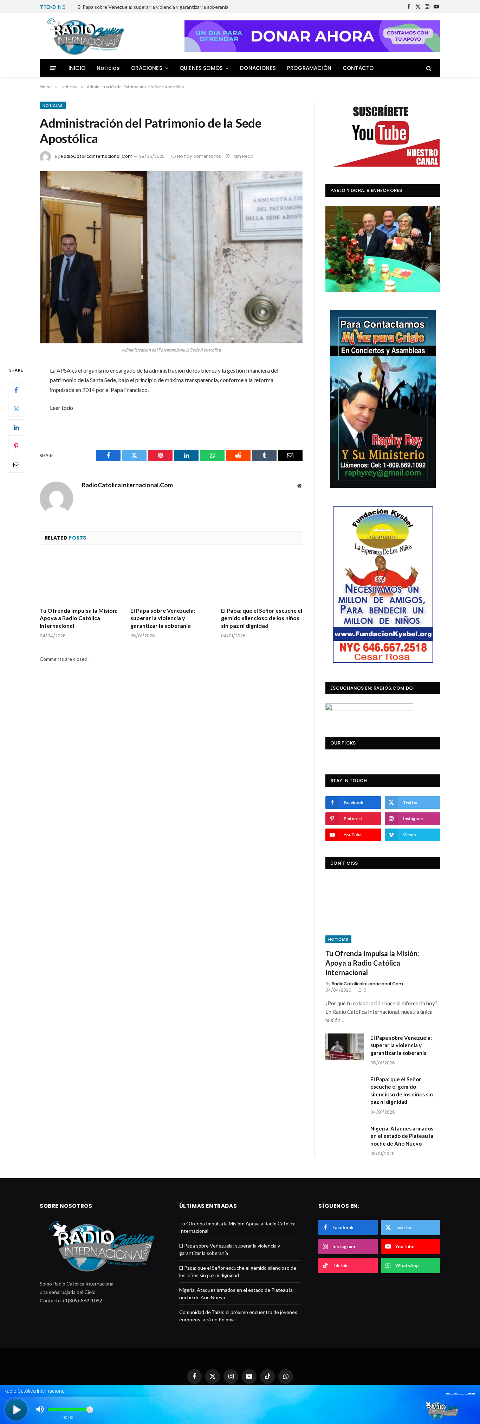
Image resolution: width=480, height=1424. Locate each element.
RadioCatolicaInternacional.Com (96, 156)
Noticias (108, 68)
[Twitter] (16, 409)
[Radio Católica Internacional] (84, 36)
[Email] (16, 465)
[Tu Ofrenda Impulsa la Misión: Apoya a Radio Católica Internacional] (80, 578)
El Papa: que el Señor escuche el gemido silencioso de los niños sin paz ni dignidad (261, 618)
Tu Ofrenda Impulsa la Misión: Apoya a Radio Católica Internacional (78, 618)
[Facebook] (16, 390)
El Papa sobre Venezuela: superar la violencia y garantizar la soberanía (153, 7)
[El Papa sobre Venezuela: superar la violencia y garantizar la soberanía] (171, 578)
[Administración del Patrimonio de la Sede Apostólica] (171, 257)
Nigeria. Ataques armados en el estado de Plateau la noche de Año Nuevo (401, 1136)
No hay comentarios (199, 156)
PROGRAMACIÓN (309, 68)
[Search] (428, 68)
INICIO (77, 68)
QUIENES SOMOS (201, 68)
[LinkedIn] (16, 427)
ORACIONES (146, 68)
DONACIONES (258, 68)
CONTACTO (358, 68)
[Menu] (53, 68)
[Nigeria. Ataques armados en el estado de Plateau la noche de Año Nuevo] (344, 1137)
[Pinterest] (16, 446)
